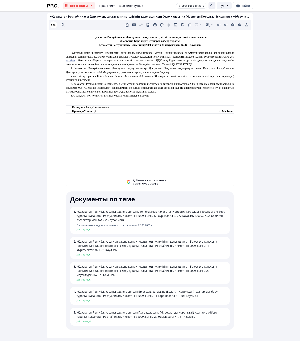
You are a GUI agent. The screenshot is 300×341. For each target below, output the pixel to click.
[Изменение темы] (212, 5)
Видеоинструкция (131, 6)
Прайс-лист (107, 6)
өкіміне (70, 60)
